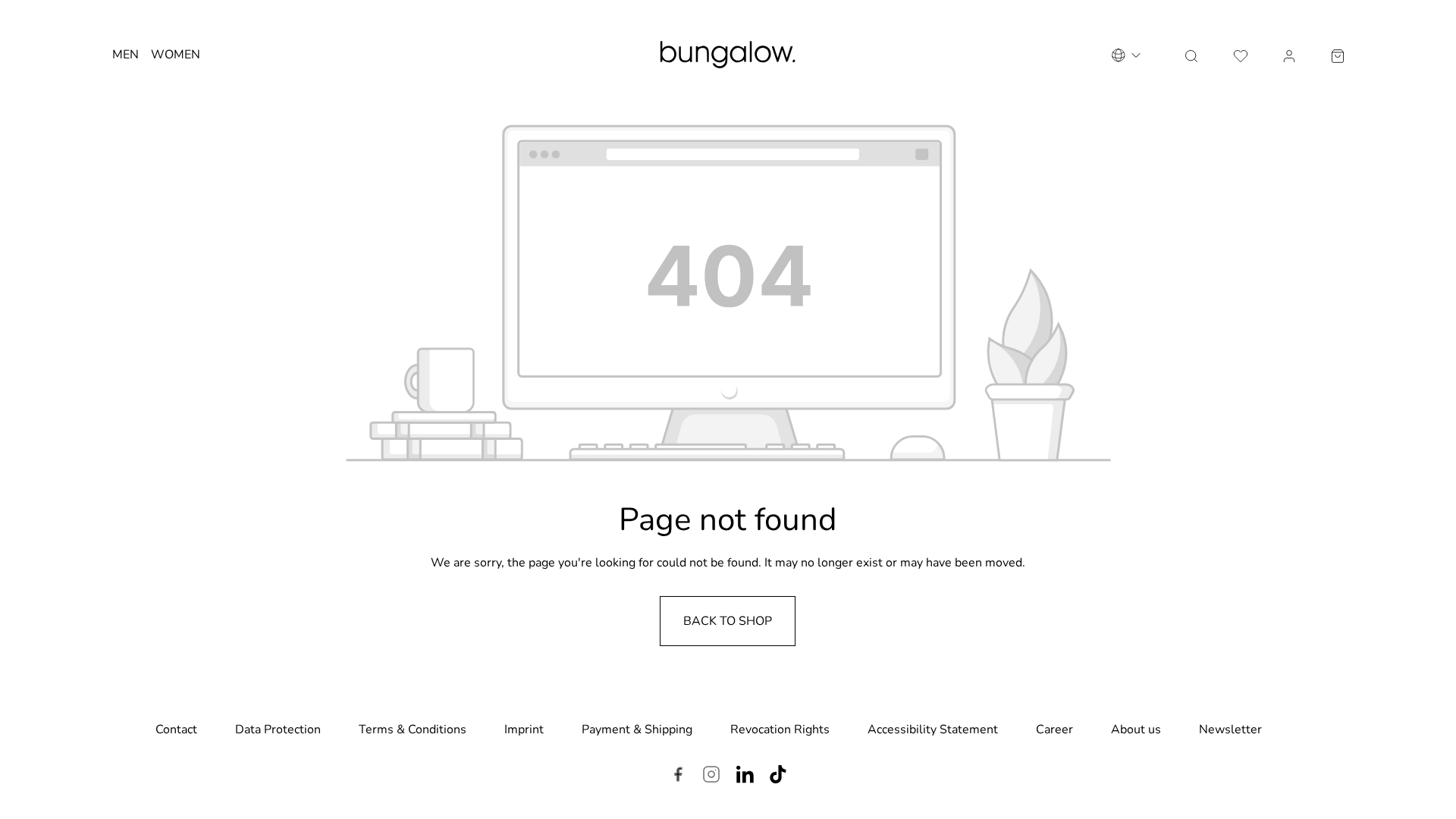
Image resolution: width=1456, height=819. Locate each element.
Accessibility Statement (933, 729)
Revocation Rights (780, 729)
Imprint (524, 729)
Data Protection (278, 729)
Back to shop (727, 621)
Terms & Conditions (412, 729)
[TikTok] (778, 776)
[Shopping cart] (1337, 54)
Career (1054, 729)
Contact (176, 729)
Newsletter (1230, 729)
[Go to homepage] (728, 54)
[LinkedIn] (745, 776)
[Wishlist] (1240, 54)
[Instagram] (711, 776)
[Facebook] (678, 776)
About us (1136, 729)
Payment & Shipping (637, 729)
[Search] (1191, 54)
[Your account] (1289, 54)
